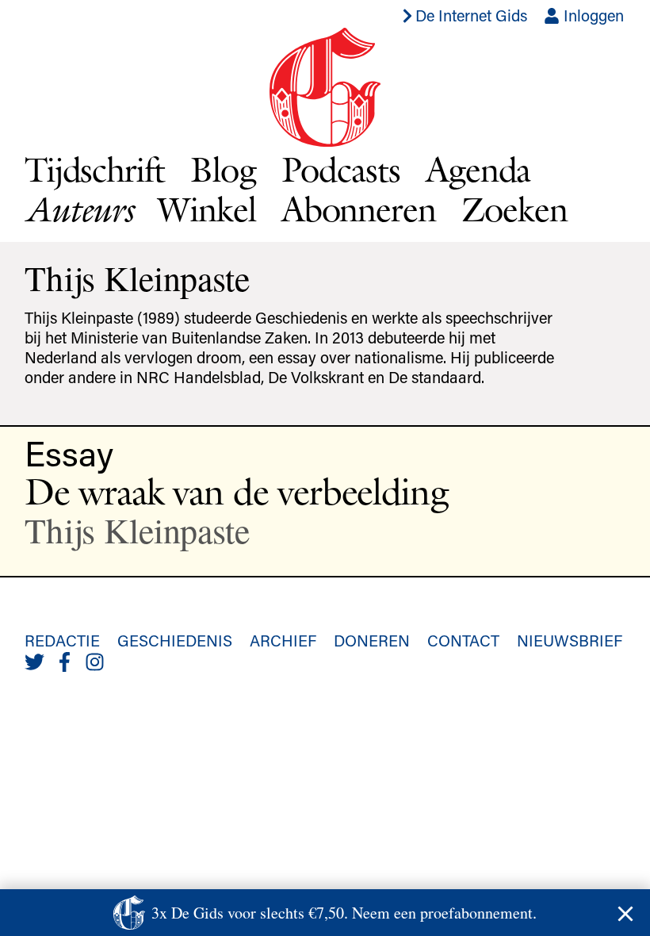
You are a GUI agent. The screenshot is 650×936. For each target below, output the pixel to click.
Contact (463, 640)
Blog (223, 169)
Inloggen (592, 15)
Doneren (372, 640)
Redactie (62, 640)
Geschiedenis (174, 640)
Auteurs (78, 209)
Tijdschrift (95, 169)
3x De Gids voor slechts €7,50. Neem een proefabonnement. (344, 912)
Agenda (478, 169)
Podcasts (340, 169)
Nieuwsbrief (569, 640)
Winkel (207, 209)
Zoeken (514, 209)
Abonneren (358, 209)
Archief (283, 640)
